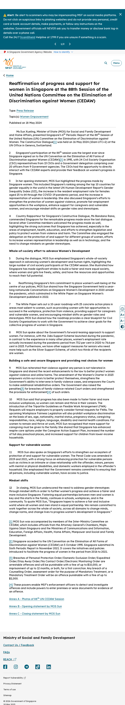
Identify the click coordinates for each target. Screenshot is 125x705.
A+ (122, 315)
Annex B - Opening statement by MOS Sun (35, 606)
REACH (8, 659)
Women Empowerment (34, 116)
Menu (116, 62)
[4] (49, 392)
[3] (22, 388)
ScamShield (27, 37)
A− (122, 321)
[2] (61, 159)
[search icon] (105, 63)
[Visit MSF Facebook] (5, 667)
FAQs (6, 652)
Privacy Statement (12, 683)
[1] (55, 142)
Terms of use (9, 689)
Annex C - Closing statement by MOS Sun (34, 613)
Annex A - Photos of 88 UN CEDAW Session (36, 599)
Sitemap (7, 695)
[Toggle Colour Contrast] (122, 327)
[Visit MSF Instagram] (16, 667)
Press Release (25, 110)
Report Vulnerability (13, 678)
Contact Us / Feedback (18, 645)
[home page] (14, 63)
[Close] (120, 14)
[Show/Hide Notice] (122, 309)
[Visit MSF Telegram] (26, 667)
